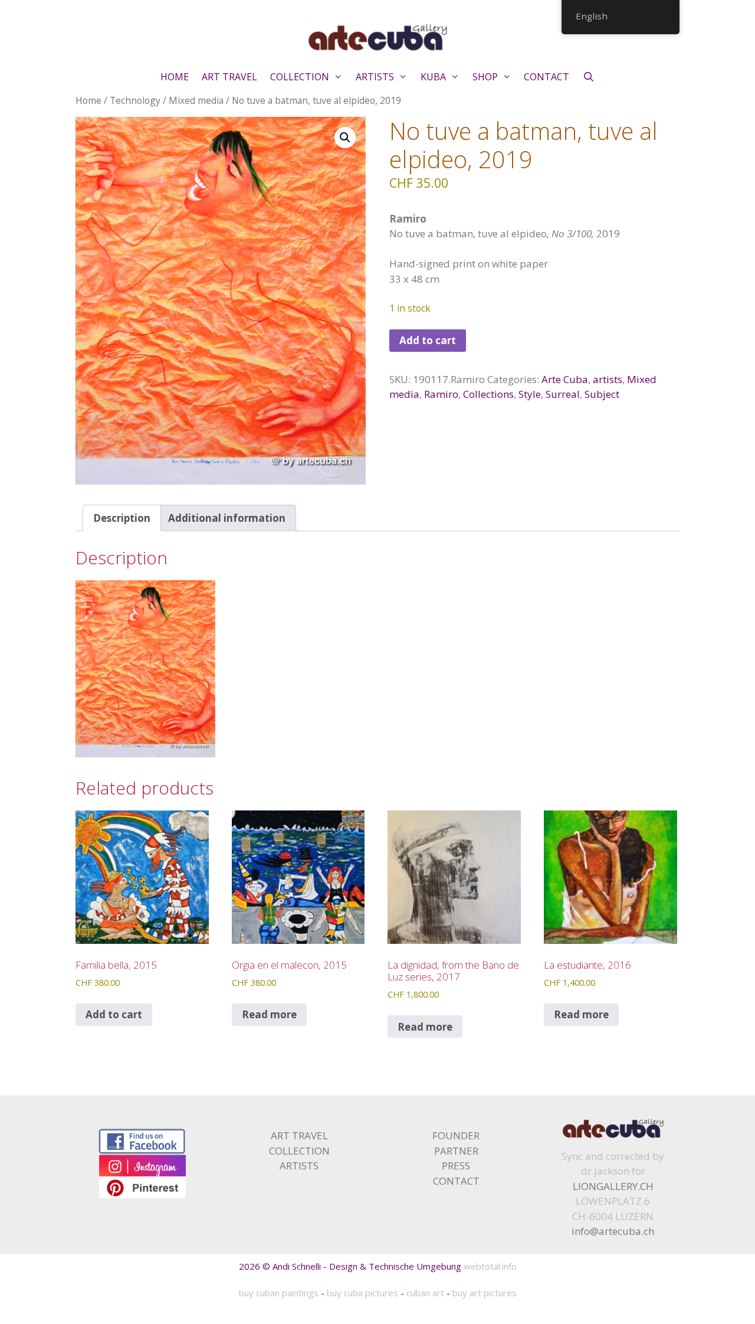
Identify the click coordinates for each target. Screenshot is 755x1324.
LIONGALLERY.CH (613, 1186)
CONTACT (546, 76)
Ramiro (441, 394)
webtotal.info (490, 1266)
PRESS (456, 1165)
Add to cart (427, 340)
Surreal (563, 394)
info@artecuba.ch (613, 1231)
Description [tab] (121, 518)
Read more (269, 1014)
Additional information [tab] (226, 518)
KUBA (433, 76)
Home (88, 100)
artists (607, 379)
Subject (602, 394)
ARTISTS (375, 76)
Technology (135, 100)
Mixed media (196, 100)
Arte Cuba (564, 379)
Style (529, 394)
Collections (488, 394)
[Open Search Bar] (588, 77)
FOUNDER (456, 1135)
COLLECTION (299, 76)
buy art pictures (484, 1293)
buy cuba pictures (362, 1293)
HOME (174, 76)
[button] (345, 137)
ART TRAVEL (229, 76)
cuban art (425, 1293)
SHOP (485, 76)
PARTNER (456, 1151)
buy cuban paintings (279, 1293)
